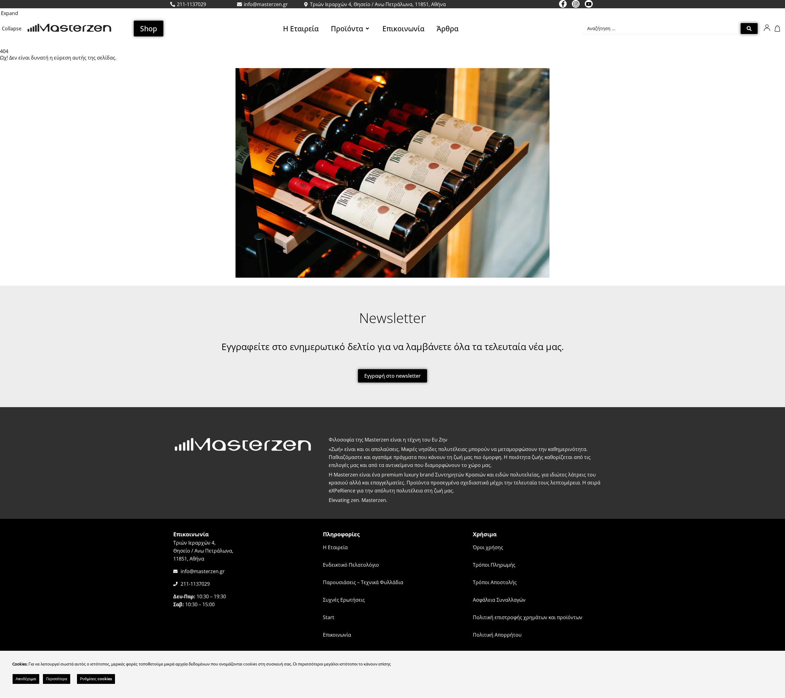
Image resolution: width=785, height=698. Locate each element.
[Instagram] (576, 4)
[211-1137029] (175, 584)
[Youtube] (588, 4)
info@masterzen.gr (203, 571)
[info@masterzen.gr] (175, 571)
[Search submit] (749, 28)
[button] (350, 28)
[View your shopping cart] (778, 28)
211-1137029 (195, 583)
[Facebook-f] (563, 4)
